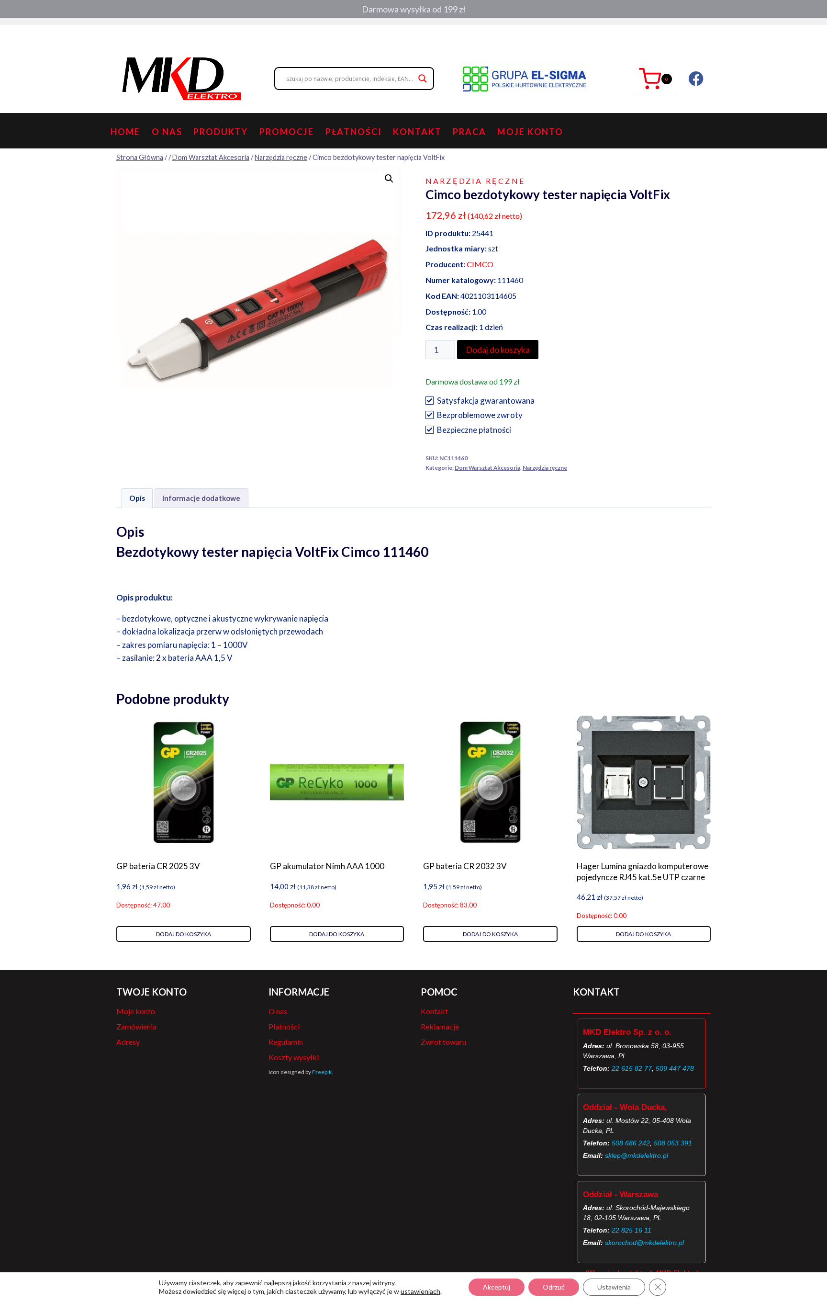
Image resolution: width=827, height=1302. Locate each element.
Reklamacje (440, 1026)
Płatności (353, 131)
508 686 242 (631, 1143)
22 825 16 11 (631, 1230)
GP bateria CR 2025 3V (158, 866)
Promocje (286, 131)
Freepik (322, 1072)
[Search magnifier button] (422, 78)
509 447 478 (675, 1068)
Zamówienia (136, 1026)
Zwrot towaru (443, 1041)
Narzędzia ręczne (475, 180)
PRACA (469, 131)
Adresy (128, 1041)
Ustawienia (614, 1287)
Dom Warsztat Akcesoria (487, 467)
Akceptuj (496, 1287)
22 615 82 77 (632, 1068)
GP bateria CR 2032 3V (465, 866)
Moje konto (530, 131)
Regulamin (285, 1041)
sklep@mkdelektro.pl (636, 1155)
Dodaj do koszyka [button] (183, 934)
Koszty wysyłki (293, 1057)
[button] (389, 178)
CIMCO (480, 264)
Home (126, 131)
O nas (167, 131)
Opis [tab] (137, 498)
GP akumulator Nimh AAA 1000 (327, 866)
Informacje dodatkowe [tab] (201, 498)
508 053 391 (673, 1143)
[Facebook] (696, 78)
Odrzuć (554, 1287)
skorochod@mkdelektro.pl (644, 1242)
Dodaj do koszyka (498, 349)
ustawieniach (420, 1291)
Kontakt (417, 131)
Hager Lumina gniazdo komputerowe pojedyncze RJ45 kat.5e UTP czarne (642, 871)
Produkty (220, 131)
